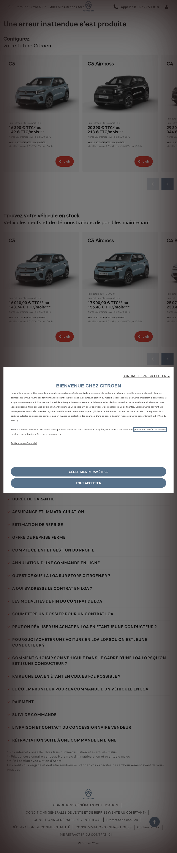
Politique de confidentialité (24, 443)
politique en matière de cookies (150, 429)
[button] (146, 375)
